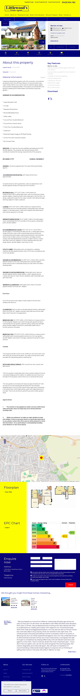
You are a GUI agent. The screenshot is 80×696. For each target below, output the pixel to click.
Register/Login (29, 2)
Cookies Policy (35, 580)
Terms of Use (6, 676)
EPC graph (51, 94)
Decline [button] (10, 690)
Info (5, 54)
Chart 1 (7, 527)
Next (46, 35)
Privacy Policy (65, 579)
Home (7, 15)
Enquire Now (73, 47)
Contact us (67, 15)
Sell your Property (52, 15)
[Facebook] (42, 676)
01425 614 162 (68, 2)
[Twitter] (44, 676)
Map (28, 54)
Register (24, 680)
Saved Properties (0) (41, 2)
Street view (16, 54)
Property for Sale (23, 15)
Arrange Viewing (60, 47)
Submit (70, 585)
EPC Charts (50, 54)
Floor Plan (8, 492)
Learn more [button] (16, 686)
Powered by (66, 675)
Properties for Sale (26, 669)
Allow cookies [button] (22, 690)
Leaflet (62, 481)
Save (51, 47)
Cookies (5, 673)
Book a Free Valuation (37, 15)
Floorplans (39, 54)
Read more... (72, 652)
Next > (64, 19)
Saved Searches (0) (54, 2)
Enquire (61, 54)
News (61, 15)
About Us (13, 15)
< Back (7, 19)
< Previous (31, 19)
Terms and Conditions (54, 579)
